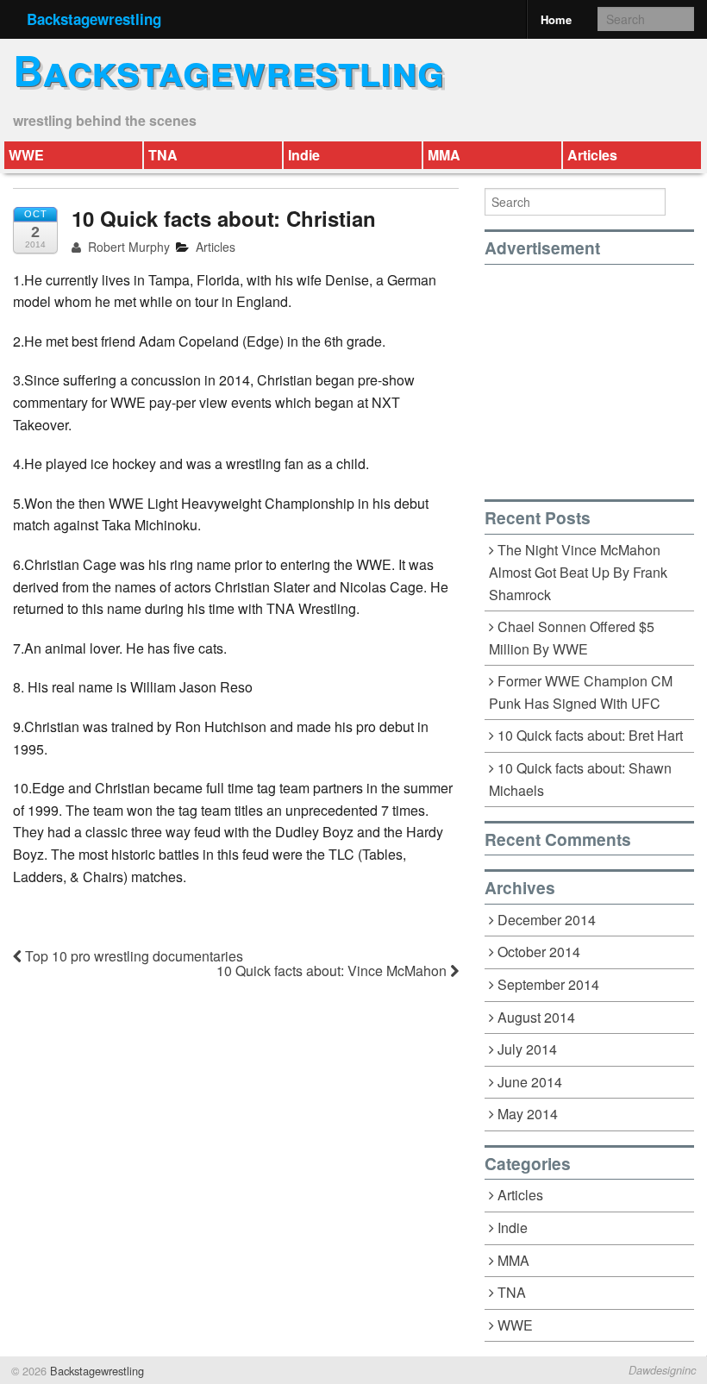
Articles (592, 155)
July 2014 (527, 1049)
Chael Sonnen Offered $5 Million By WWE (572, 638)
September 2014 (548, 984)
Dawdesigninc (662, 1370)
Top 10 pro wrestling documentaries (132, 956)
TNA (163, 155)
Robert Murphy (127, 246)
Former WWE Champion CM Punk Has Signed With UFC (581, 692)
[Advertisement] (596, 372)
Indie (304, 155)
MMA (444, 155)
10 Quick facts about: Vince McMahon (333, 970)
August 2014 (536, 1017)
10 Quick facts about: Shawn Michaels (581, 779)
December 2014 (546, 920)
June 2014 (529, 1082)
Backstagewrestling (94, 19)
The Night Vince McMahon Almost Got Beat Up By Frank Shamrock (578, 572)
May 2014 (527, 1114)
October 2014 (538, 951)
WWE (26, 155)
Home (556, 19)
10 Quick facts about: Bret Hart (590, 735)
